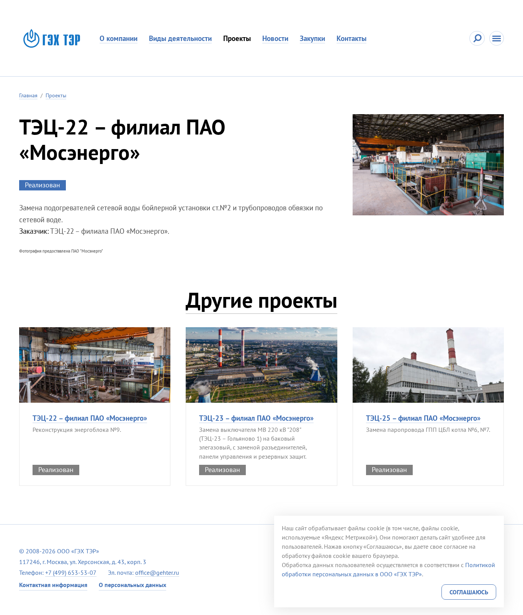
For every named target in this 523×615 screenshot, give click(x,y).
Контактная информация (53, 585)
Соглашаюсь (468, 592)
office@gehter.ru (157, 572)
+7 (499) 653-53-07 (70, 572)
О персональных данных (132, 585)
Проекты (237, 38)
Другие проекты (261, 299)
